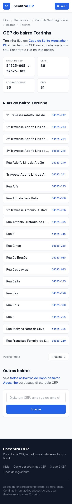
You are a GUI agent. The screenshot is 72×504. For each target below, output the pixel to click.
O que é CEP (58, 466)
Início (6, 20)
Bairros (10, 24)
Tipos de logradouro (16, 472)
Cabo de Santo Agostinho (51, 20)
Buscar (62, 6)
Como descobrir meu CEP (29, 466)
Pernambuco (22, 20)
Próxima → (59, 356)
